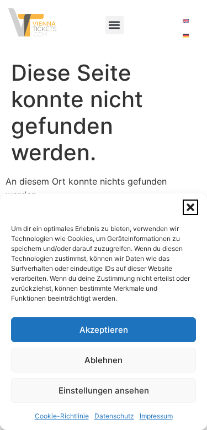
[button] (190, 207)
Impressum (156, 416)
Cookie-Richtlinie (62, 416)
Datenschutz (114, 416)
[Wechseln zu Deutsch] (185, 35)
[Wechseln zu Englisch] (185, 20)
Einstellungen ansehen (104, 390)
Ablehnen (103, 360)
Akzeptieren (103, 329)
